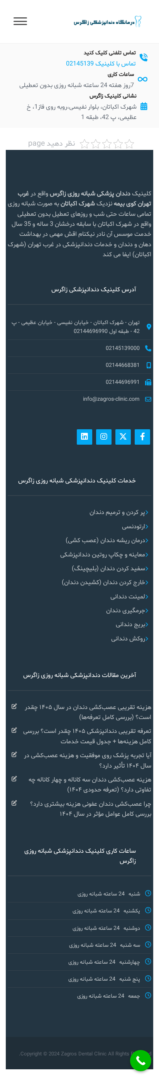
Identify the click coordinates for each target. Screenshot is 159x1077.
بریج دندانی (130, 624)
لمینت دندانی (127, 596)
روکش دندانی (128, 638)
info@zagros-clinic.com (111, 399)
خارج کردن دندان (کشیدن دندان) (103, 582)
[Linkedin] (84, 437)
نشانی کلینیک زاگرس (113, 95)
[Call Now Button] (140, 1060)
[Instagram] (104, 437)
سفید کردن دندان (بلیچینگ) (108, 568)
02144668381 (123, 365)
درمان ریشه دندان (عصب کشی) (105, 540)
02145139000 (123, 348)
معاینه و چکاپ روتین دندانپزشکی (102, 554)
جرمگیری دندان (125, 610)
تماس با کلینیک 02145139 (101, 63)
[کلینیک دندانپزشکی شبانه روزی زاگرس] (107, 21)
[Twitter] (123, 437)
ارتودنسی (133, 526)
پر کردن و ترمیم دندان (117, 512)
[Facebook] (142, 437)
